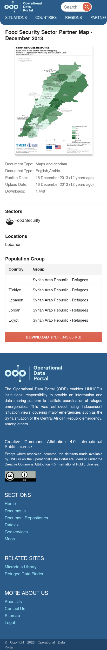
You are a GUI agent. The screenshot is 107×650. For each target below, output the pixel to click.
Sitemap (12, 615)
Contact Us (15, 608)
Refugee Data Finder (24, 574)
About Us (13, 601)
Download (53, 337)
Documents (15, 511)
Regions (73, 17)
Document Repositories (26, 518)
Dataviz (12, 525)
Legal (10, 622)
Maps (10, 539)
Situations (16, 17)
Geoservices (16, 532)
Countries (46, 17)
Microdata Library (21, 567)
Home (10, 503)
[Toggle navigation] (99, 7)
